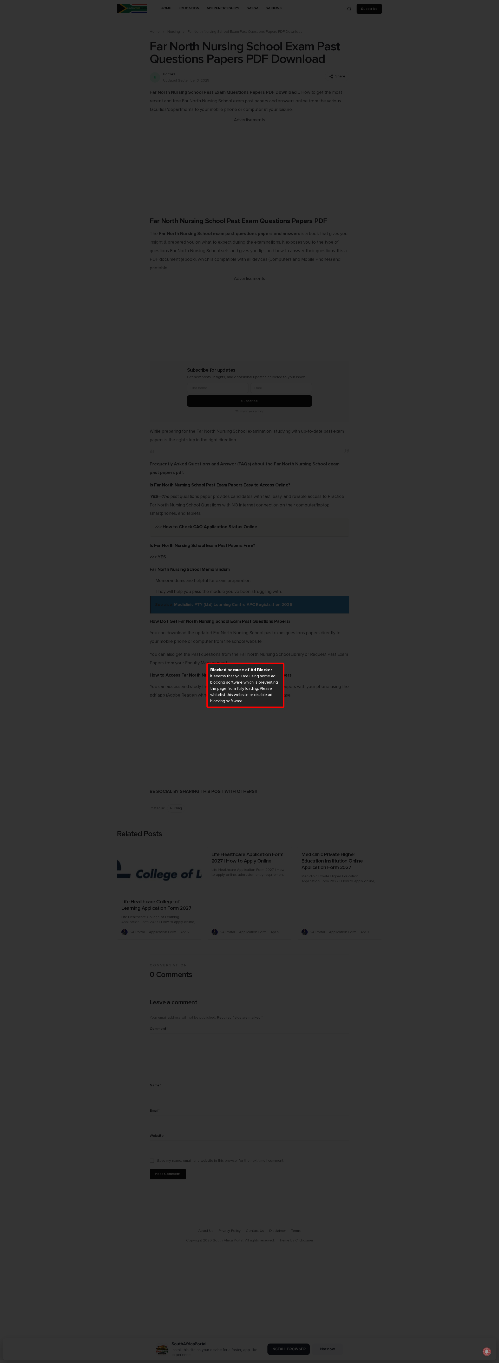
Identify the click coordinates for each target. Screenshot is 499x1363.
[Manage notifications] (487, 1351)
